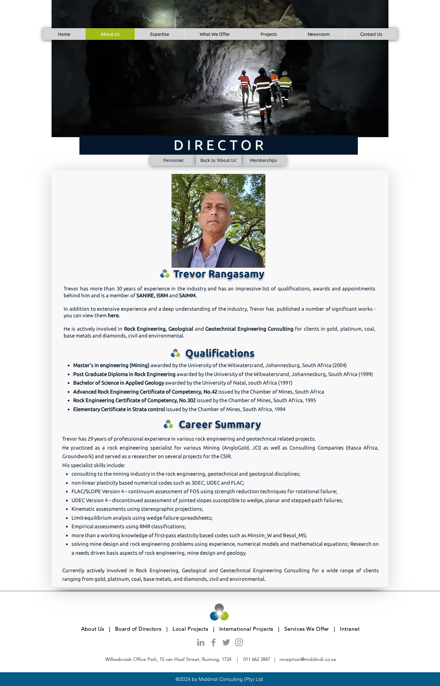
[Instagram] (239, 642)
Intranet (350, 629)
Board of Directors (138, 629)
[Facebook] (213, 642)
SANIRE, (146, 295)
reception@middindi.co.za (307, 659)
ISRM (162, 295)
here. (114, 315)
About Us (92, 629)
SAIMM (187, 295)
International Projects (245, 629)
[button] (268, 34)
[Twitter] (226, 642)
